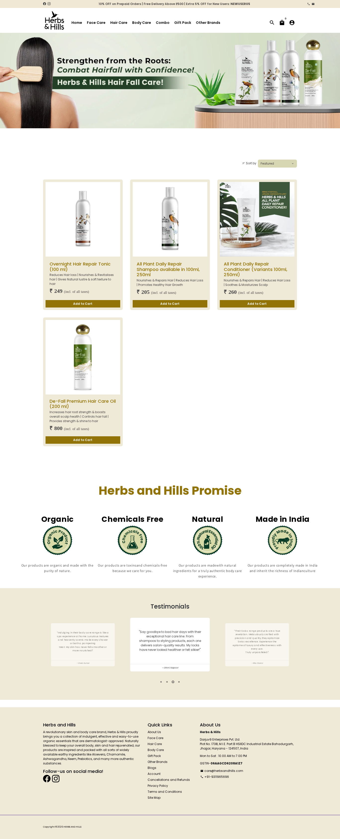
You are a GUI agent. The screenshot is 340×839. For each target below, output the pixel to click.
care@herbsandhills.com (221, 771)
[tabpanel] (170, 645)
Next (293, 645)
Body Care (141, 22)
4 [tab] (178, 681)
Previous (47, 645)
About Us (154, 732)
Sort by (249, 163)
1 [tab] (161, 681)
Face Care (96, 22)
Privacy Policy (158, 786)
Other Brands (208, 22)
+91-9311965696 (214, 777)
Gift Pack (182, 22)
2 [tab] (167, 681)
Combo (163, 22)
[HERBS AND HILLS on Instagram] (49, 4)
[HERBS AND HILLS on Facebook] (44, 4)
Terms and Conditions (165, 792)
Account (154, 774)
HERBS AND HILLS (72, 826)
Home (76, 22)
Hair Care (118, 22)
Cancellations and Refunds (169, 780)
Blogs (152, 768)
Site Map (154, 797)
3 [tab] (172, 681)
